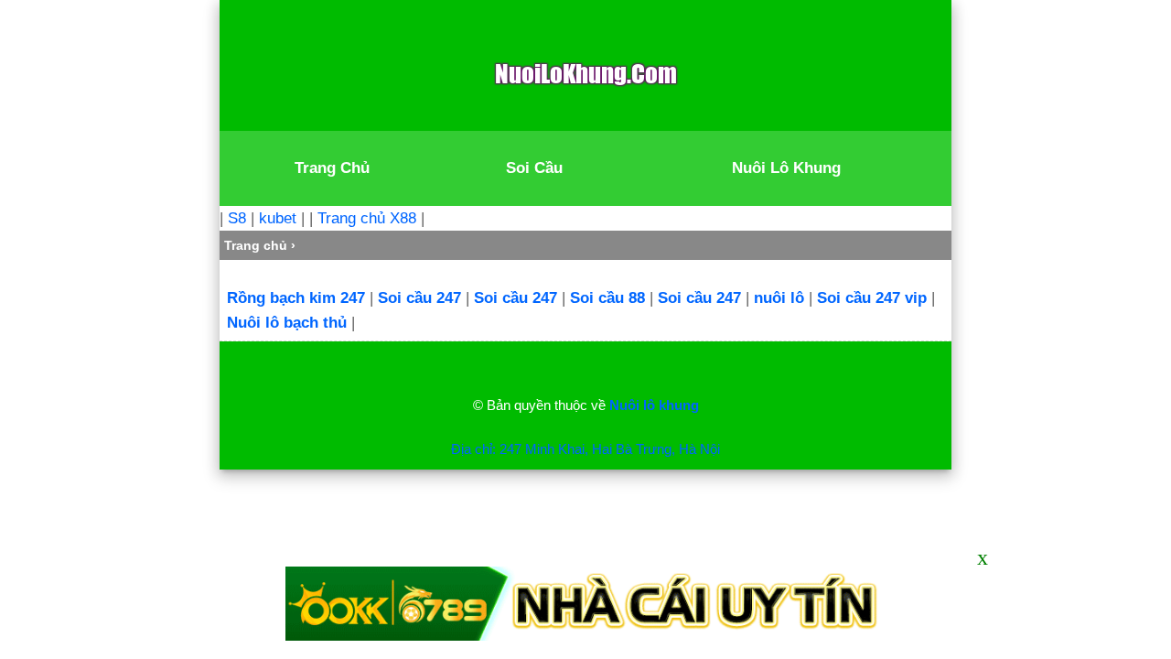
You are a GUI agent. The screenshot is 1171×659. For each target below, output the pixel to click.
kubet (277, 218)
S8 (237, 218)
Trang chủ (255, 245)
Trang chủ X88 (366, 218)
